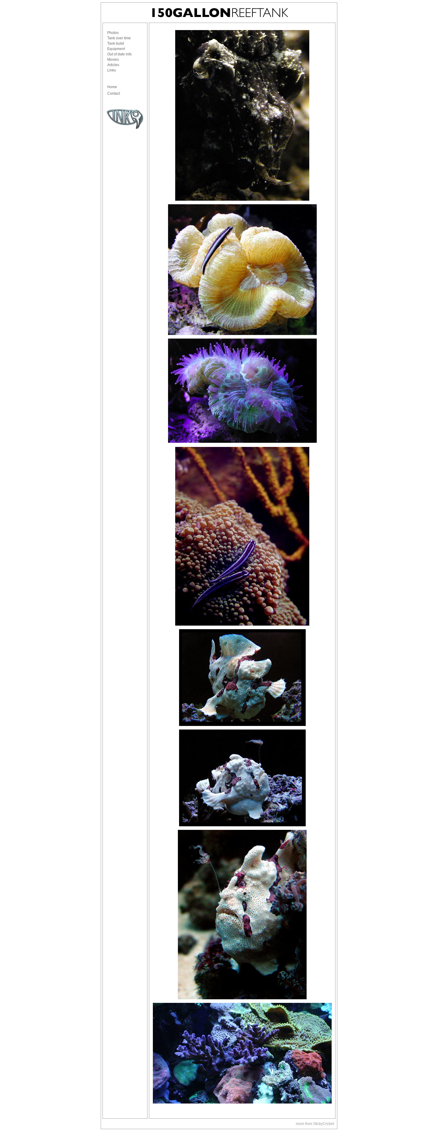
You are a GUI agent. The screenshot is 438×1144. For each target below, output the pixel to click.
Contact (113, 93)
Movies (113, 59)
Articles (113, 65)
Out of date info (119, 54)
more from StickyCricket (315, 1124)
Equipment (116, 49)
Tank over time (119, 38)
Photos (113, 33)
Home (112, 87)
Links (111, 70)
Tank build (115, 43)
